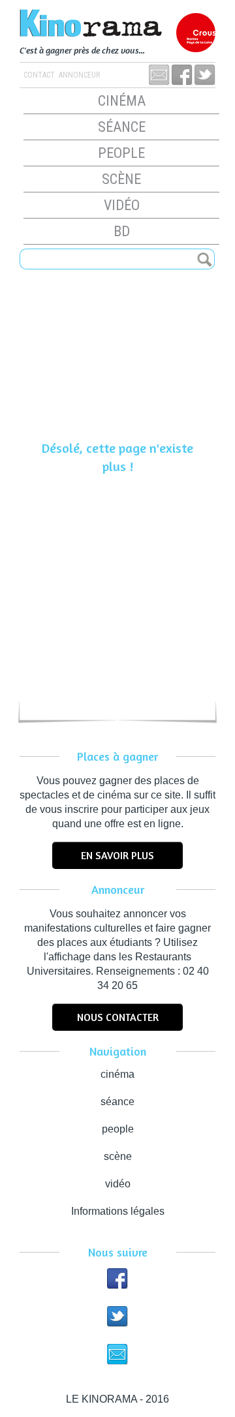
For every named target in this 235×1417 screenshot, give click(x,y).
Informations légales (117, 1211)
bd (122, 231)
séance (122, 127)
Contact (39, 75)
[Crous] (195, 33)
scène (121, 179)
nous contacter (118, 1017)
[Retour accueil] (117, 24)
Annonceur (78, 75)
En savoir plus (117, 855)
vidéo (122, 205)
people (121, 153)
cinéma (122, 101)
